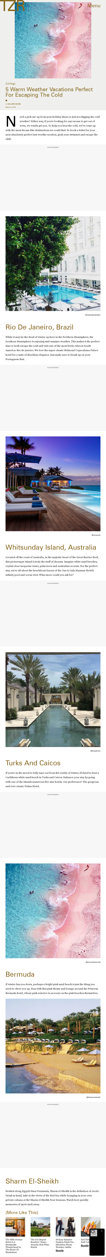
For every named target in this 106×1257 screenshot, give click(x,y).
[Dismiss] (101, 1231)
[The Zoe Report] (12, 5)
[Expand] (92, 1231)
